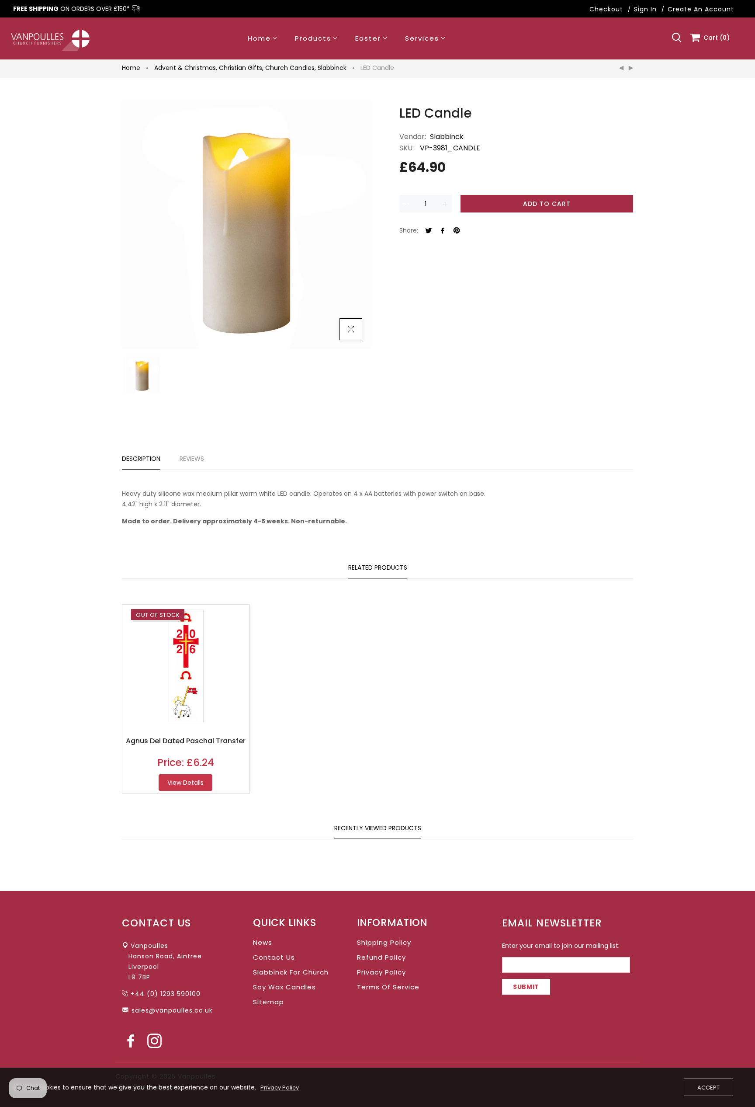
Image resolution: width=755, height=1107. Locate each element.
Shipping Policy (384, 942)
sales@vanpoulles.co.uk (172, 1010)
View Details (185, 782)
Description (141, 458)
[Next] (631, 68)
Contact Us (274, 957)
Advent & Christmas (185, 67)
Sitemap (268, 1001)
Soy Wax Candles (284, 987)
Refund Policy (381, 957)
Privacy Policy (381, 972)
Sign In (645, 9)
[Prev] (621, 68)
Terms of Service (388, 987)
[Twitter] (429, 231)
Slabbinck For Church (291, 972)
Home (131, 67)
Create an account (701, 9)
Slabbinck (332, 67)
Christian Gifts (241, 67)
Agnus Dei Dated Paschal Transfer (186, 741)
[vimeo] (456, 231)
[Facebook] (442, 231)
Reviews (192, 458)
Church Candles (290, 67)
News (262, 942)
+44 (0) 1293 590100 (166, 993)
